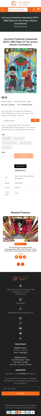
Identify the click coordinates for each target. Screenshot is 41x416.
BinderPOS (31, 408)
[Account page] (34, 10)
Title (3, 135)
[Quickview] (16, 257)
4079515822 (20, 303)
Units (3, 152)
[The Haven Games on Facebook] (20, 318)
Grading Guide (26, 105)
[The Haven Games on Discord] (20, 333)
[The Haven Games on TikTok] (20, 338)
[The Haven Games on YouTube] (20, 328)
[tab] (20, 166)
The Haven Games (20, 27)
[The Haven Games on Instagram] (20, 323)
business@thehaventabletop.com (20, 313)
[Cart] (38, 10)
